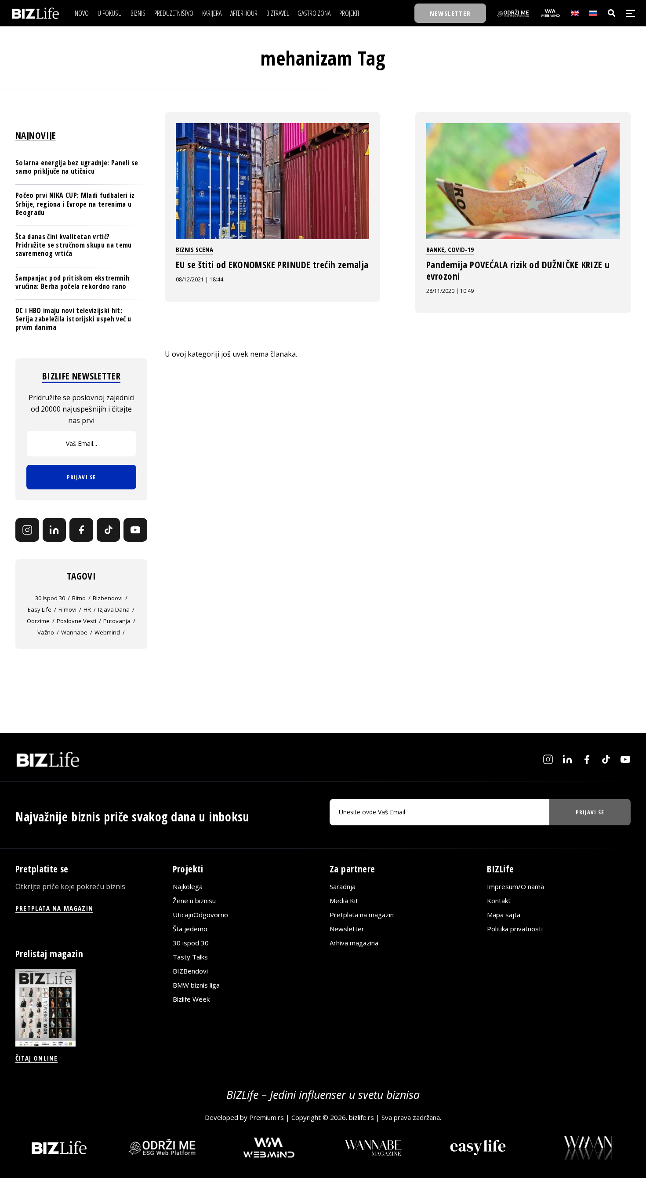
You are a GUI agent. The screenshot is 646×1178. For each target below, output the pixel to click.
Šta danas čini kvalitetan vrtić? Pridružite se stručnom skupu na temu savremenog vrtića (73, 245)
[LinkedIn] (54, 530)
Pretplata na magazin (362, 914)
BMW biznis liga (196, 985)
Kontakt (499, 900)
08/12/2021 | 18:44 (199, 279)
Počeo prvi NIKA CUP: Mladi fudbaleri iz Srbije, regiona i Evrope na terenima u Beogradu (74, 203)
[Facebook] (81, 530)
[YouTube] (135, 530)
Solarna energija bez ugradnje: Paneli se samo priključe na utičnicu (76, 167)
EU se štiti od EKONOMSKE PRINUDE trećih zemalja (272, 265)
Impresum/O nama (515, 886)
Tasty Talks (190, 956)
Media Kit (344, 900)
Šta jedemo (190, 928)
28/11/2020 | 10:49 (450, 291)
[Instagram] (27, 530)
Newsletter (347, 928)
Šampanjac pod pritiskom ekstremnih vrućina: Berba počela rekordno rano (72, 282)
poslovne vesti (76, 621)
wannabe (74, 632)
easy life (39, 609)
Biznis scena (194, 249)
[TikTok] (108, 530)
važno (45, 632)
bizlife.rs (361, 1117)
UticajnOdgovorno (200, 914)
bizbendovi (108, 598)
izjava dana (114, 609)
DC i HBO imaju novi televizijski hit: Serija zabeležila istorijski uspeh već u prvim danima (73, 319)
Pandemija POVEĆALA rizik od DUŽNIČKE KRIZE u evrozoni (518, 270)
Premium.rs (266, 1117)
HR (87, 609)
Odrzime (38, 621)
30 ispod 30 (50, 598)
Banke (435, 249)
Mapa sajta (503, 914)
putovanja (117, 621)
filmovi (67, 609)
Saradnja (343, 886)
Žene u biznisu (194, 900)
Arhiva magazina (354, 942)
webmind (107, 632)
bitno (79, 598)
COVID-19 (461, 249)
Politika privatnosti (515, 928)
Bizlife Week (191, 999)
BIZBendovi (190, 970)
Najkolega (188, 886)
